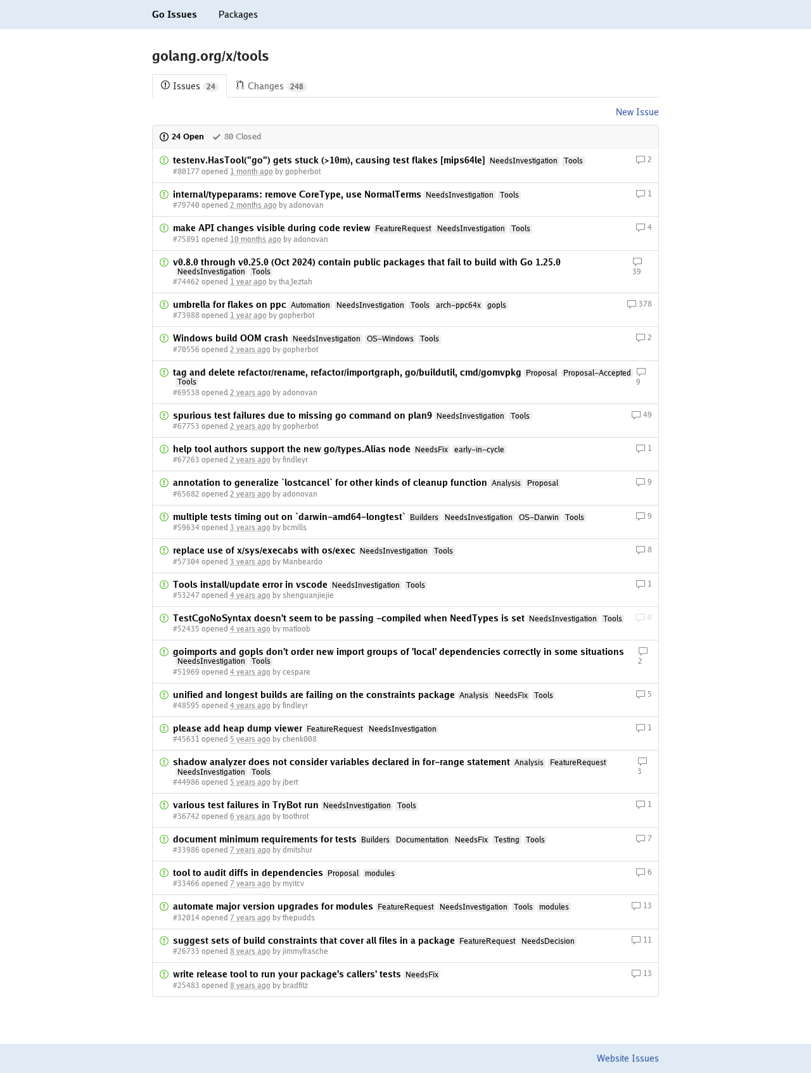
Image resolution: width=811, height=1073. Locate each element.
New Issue (637, 112)
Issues (194, 86)
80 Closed (242, 136)
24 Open (188, 136)
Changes (275, 86)
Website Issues (628, 1058)
